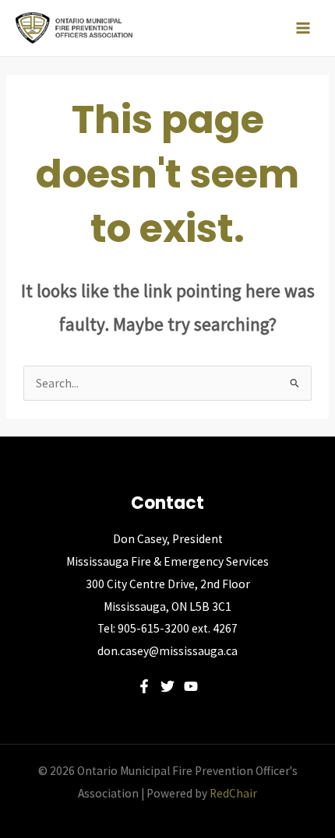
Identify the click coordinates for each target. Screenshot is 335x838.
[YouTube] (191, 686)
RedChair (233, 793)
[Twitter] (167, 686)
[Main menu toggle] (303, 28)
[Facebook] (144, 686)
